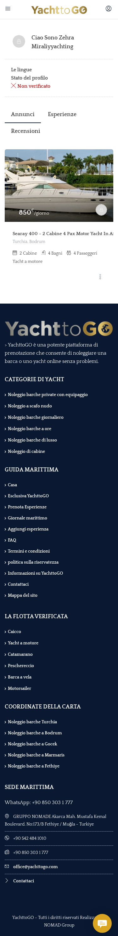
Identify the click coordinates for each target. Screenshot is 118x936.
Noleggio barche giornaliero (36, 417)
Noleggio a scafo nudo (30, 406)
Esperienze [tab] (62, 114)
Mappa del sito (22, 595)
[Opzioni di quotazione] (100, 277)
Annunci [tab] (23, 114)
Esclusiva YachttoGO (28, 496)
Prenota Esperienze (27, 507)
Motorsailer (19, 688)
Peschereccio (21, 665)
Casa (12, 485)
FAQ (12, 540)
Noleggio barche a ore (29, 428)
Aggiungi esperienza (28, 529)
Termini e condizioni (29, 551)
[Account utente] (109, 9)
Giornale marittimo (27, 518)
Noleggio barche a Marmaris (36, 755)
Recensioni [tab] (25, 131)
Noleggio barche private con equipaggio (48, 394)
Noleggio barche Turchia (32, 722)
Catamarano (20, 654)
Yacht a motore (23, 643)
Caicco (14, 631)
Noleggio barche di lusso (32, 440)
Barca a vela (19, 677)
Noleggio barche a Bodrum (35, 733)
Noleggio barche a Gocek (32, 744)
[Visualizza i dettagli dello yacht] (59, 185)
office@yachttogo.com (35, 866)
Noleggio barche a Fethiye (33, 766)
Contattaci (18, 584)
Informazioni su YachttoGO (35, 573)
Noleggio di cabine (26, 451)
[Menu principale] (8, 9)
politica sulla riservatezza (33, 562)
